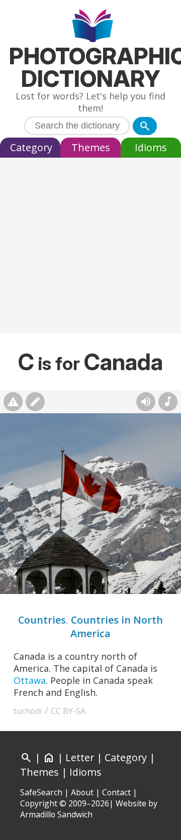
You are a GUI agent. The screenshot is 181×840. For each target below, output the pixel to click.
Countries (42, 620)
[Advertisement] (90, 248)
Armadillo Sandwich (56, 814)
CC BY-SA (68, 710)
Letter (79, 757)
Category (31, 147)
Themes (90, 147)
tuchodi (28, 710)
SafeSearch (41, 792)
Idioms (151, 147)
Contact (116, 792)
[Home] (91, 27)
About (82, 792)
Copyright (38, 803)
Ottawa (30, 680)
